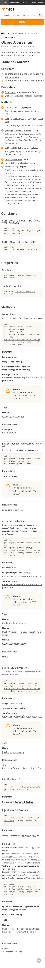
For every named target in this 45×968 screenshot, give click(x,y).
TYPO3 (9, 33)
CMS (15, 33)
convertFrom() (12, 107)
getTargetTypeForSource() (18, 130)
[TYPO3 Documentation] (8, 9)
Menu (22, 22)
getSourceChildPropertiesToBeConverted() (24, 120)
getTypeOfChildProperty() (17, 148)
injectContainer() (13, 159)
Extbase (23, 33)
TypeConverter (9, 37)
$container (10, 92)
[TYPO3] (2, 33)
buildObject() (11, 166)
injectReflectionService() (17, 163)
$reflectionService (14, 95)
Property (32, 33)
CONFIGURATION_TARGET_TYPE (20, 80)
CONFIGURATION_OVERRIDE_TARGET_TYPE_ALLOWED (24, 76)
